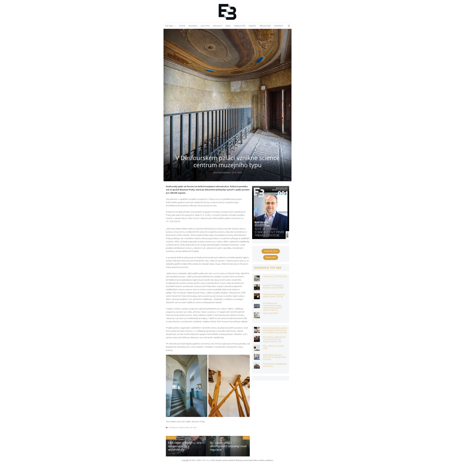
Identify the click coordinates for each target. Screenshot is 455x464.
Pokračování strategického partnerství (275, 364)
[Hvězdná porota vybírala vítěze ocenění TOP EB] (257, 297)
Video (228, 26)
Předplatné (265, 26)
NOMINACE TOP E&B (267, 268)
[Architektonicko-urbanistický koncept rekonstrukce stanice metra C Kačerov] (257, 306)
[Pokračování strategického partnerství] (257, 367)
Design (181, 427)
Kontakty (278, 26)
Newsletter (239, 26)
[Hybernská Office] (257, 316)
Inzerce (252, 26)
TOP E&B (169, 26)
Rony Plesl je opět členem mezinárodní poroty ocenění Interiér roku (274, 339)
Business (193, 26)
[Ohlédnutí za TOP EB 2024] (257, 279)
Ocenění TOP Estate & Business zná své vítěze (273, 286)
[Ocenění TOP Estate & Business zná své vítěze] (257, 288)
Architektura (173, 427)
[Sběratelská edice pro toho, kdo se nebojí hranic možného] (257, 358)
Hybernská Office (270, 313)
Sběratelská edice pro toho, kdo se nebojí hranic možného (274, 357)
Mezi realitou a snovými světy (273, 347)
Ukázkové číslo (271, 251)
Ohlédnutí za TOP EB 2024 (275, 276)
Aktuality (217, 26)
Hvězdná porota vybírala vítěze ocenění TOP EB (274, 295)
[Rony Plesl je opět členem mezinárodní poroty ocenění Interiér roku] (257, 340)
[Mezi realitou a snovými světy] (257, 349)
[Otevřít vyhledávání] (288, 26)
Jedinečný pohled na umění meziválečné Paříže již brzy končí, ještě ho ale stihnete (275, 330)
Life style (205, 26)
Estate (182, 26)
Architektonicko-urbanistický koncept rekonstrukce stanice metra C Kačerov (272, 306)
